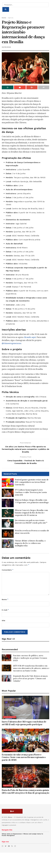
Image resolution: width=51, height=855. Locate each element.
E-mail (5, 610)
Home (4, 18)
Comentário (7, 570)
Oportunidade (9, 717)
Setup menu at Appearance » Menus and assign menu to (22, 834)
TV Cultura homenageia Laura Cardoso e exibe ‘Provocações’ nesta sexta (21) (31, 492)
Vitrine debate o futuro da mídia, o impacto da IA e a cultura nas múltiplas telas (30, 543)
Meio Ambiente (10, 750)
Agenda (10, 18)
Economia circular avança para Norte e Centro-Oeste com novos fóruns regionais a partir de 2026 (24, 757)
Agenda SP (8, 785)
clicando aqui (30, 337)
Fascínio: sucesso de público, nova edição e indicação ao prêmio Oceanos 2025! (30, 658)
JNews (9, 817)
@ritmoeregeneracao (11, 343)
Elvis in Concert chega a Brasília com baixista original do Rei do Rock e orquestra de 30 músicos (31, 512)
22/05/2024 (6, 47)
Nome (5, 599)
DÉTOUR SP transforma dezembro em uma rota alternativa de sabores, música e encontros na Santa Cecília (31, 668)
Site (3, 620)
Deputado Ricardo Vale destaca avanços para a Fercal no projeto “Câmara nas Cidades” (30, 678)
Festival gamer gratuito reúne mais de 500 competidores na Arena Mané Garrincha (32, 482)
